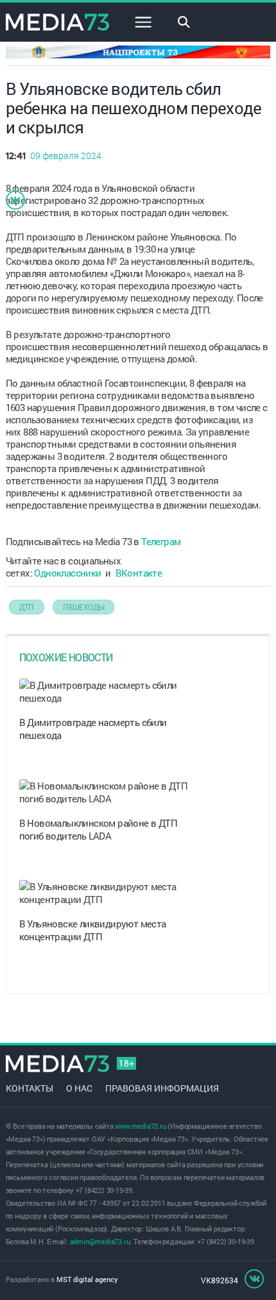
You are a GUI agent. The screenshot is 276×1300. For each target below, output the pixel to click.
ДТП (26, 607)
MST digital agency (87, 1279)
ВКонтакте (139, 572)
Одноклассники (67, 572)
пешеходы (83, 607)
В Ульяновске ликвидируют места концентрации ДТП (92, 930)
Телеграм (160, 541)
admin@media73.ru (100, 1241)
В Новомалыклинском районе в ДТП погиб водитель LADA (98, 829)
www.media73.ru (140, 1126)
